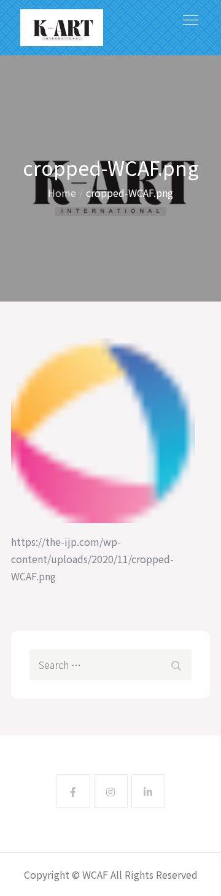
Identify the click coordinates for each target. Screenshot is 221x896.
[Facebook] (73, 791)
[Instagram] (111, 791)
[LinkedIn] (148, 791)
